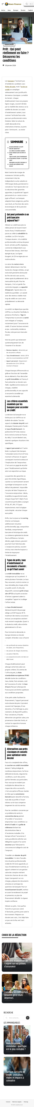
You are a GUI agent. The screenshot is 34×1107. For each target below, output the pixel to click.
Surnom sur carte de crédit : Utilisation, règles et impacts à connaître (15, 1076)
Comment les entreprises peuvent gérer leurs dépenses (16, 995)
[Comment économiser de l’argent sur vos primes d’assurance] (17, 957)
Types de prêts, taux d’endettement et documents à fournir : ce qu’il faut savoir (18, 158)
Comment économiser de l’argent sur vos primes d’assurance (16, 964)
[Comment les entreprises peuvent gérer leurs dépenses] (17, 988)
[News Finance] (13, 4)
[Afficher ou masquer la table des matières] (25, 142)
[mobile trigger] (3, 4)
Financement (9, 44)
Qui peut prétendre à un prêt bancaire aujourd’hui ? (16, 148)
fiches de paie (10, 86)
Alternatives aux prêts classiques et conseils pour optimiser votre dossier (18, 164)
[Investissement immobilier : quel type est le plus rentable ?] (17, 1039)
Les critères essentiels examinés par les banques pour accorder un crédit (17, 153)
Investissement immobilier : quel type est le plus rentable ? (16, 1046)
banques (11, 81)
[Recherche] (26, 3)
